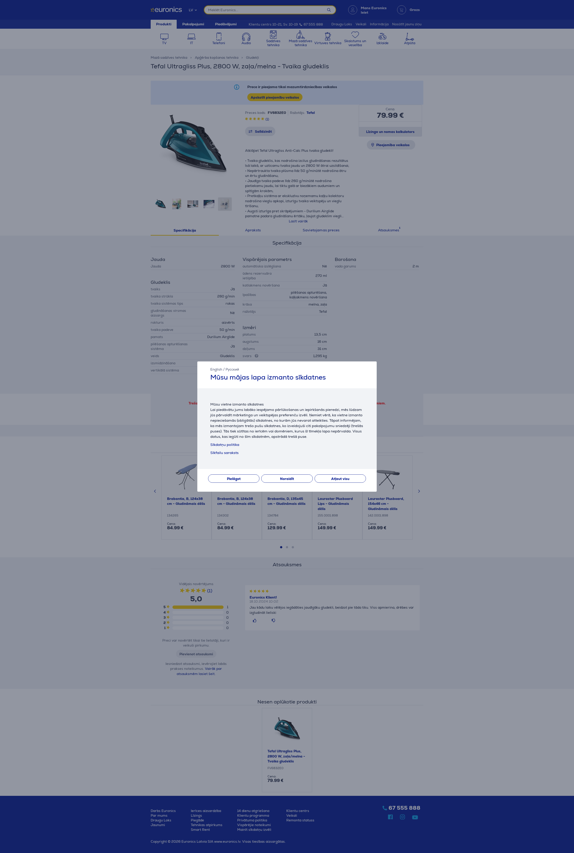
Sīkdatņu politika (224, 444)
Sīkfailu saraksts (224, 452)
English (216, 369)
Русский (232, 369)
